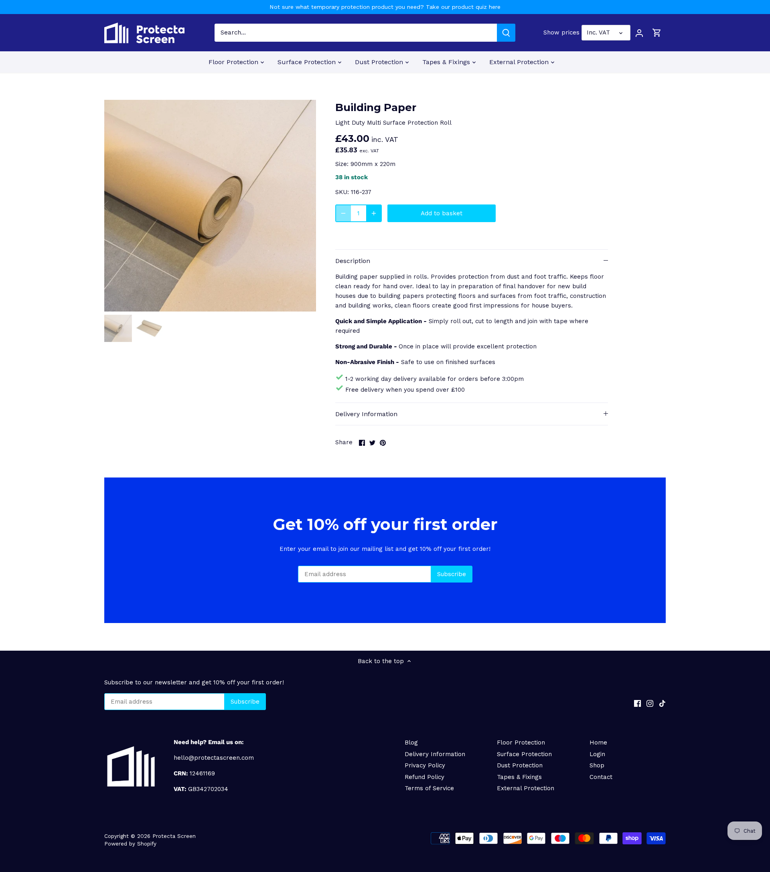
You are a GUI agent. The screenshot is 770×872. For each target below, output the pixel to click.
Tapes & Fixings (519, 777)
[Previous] (116, 206)
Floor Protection (521, 742)
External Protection (525, 788)
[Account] (639, 33)
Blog (411, 742)
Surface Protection (524, 754)
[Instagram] (649, 703)
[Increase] (373, 213)
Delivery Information (366, 414)
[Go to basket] (657, 33)
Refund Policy (424, 777)
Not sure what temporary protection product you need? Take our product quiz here (385, 7)
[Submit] (506, 33)
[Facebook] (637, 703)
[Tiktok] (662, 703)
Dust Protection (520, 765)
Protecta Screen (174, 836)
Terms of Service (429, 788)
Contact (601, 777)
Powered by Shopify (130, 843)
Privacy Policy (425, 765)
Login (597, 754)
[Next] (304, 206)
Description (352, 261)
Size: (342, 164)
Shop (597, 765)
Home (598, 742)
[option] (210, 206)
